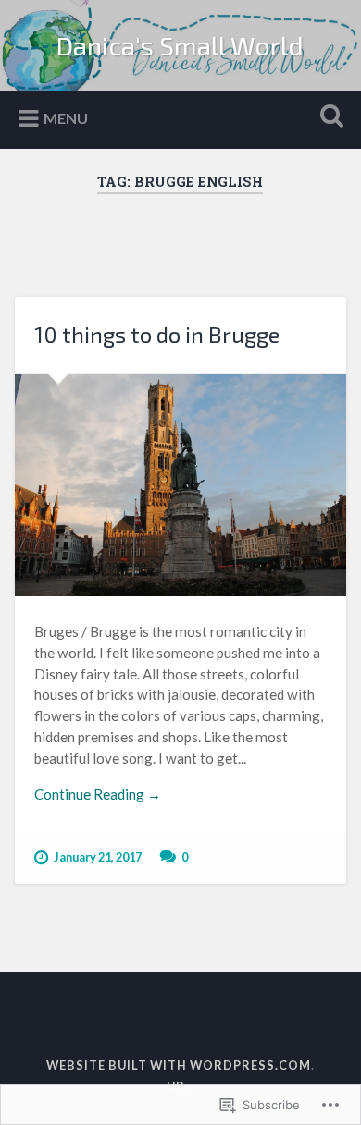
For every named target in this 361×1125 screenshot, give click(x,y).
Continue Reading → (97, 794)
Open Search (328, 118)
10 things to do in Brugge (157, 334)
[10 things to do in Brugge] (181, 485)
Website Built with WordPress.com (178, 1065)
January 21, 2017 (98, 857)
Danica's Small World (180, 45)
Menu (66, 118)
